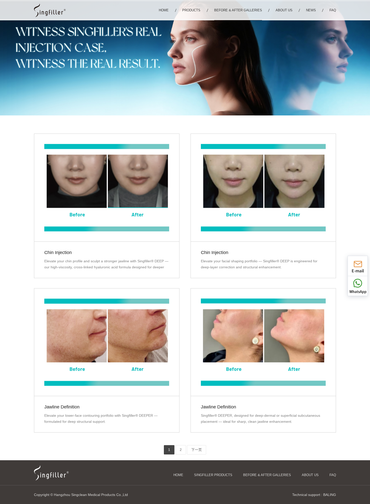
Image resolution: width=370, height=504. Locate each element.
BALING (329, 495)
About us (310, 475)
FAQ (332, 475)
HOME (178, 475)
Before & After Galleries (267, 475)
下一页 (196, 450)
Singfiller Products (213, 475)
